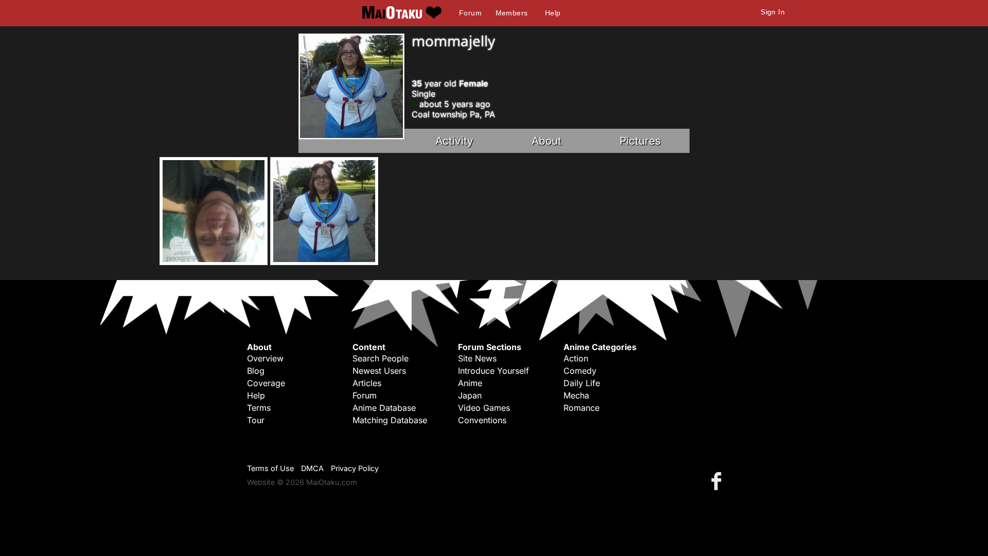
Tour (255, 420)
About (546, 140)
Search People (380, 358)
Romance (581, 408)
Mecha (576, 395)
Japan (470, 395)
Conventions (482, 420)
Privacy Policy (355, 468)
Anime (470, 383)
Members (512, 13)
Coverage (266, 383)
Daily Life (581, 383)
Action (575, 358)
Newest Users (379, 371)
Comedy (579, 371)
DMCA (312, 468)
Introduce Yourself (493, 371)
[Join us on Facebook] (718, 480)
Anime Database (384, 408)
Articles (366, 383)
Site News (477, 358)
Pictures (640, 140)
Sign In (773, 12)
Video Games (484, 408)
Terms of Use (270, 468)
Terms (259, 408)
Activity (454, 140)
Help (553, 13)
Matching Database (389, 420)
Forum (470, 13)
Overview (265, 358)
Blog (255, 371)
